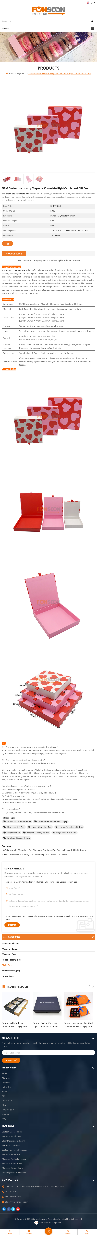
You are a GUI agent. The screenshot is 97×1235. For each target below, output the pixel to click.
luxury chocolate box (15, 270)
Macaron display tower (12, 1168)
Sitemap (5, 1114)
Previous (89, 986)
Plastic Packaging (11, 970)
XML (4, 1118)
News (4, 1091)
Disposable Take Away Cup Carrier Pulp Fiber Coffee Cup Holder (38, 854)
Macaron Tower (10, 948)
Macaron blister (10, 943)
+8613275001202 (13, 1196)
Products (6, 1082)
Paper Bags (8, 975)
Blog (4, 1105)
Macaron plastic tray (11, 1136)
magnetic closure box (66, 832)
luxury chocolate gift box (71, 827)
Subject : (41, 881)
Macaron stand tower (12, 1163)
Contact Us (7, 1100)
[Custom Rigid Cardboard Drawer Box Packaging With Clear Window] (16, 1006)
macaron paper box (11, 1154)
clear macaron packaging (13, 1140)
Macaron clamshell (11, 1145)
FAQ (4, 1096)
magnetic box (13, 832)
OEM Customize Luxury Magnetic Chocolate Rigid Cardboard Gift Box (45, 881)
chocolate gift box (15, 827)
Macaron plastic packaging (14, 1159)
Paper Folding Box (11, 959)
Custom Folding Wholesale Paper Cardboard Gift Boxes (45, 1025)
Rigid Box (21, 73)
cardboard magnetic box (18, 838)
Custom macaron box (12, 1131)
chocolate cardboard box (17, 193)
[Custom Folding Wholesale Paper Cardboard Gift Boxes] (47, 1006)
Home (11, 73)
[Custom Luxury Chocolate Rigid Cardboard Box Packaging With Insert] (78, 1006)
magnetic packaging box (38, 832)
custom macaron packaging (14, 1149)
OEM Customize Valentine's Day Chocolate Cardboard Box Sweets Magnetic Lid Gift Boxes (44, 850)
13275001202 (11, 1191)
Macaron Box (9, 954)
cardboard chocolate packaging (52, 821)
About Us (6, 1078)
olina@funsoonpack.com (16, 1201)
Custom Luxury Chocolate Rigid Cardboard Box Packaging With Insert (78, 1025)
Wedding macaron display (14, 1172)
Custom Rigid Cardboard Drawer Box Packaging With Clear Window (14, 1025)
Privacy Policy (8, 1109)
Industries (6, 1087)
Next (93, 986)
